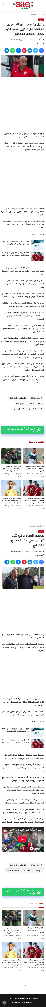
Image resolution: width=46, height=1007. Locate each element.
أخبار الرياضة (36, 398)
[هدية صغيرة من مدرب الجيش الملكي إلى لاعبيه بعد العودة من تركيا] (11, 456)
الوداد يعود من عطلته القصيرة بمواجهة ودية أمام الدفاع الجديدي (34, 500)
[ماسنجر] (18, 50)
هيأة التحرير (16, 1002)
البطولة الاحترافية (17, 398)
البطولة (32, 14)
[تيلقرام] (6, 50)
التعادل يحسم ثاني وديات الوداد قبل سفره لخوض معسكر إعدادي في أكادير (15, 254)
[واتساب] (12, 50)
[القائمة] (3, 6)
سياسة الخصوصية (28, 1002)
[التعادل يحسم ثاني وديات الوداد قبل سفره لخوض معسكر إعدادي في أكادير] (37, 256)
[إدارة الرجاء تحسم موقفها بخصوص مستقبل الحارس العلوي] (33, 456)
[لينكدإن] (29, 50)
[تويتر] (35, 50)
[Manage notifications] (4, 1003)
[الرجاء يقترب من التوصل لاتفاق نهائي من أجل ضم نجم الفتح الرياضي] (37, 245)
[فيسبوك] (41, 50)
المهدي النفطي (34, 403)
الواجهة (19, 403)
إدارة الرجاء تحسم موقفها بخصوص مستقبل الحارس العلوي (35, 468)
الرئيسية (39, 14)
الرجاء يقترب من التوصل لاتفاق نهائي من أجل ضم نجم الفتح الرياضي (15, 242)
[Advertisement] (23, 104)
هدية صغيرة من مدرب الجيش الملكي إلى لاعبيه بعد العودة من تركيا (12, 468)
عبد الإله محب (38, 40)
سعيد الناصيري (34, 409)
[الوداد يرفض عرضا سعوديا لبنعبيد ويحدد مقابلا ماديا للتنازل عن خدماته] (11, 488)
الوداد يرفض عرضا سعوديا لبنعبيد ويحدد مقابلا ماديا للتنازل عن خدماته (11, 500)
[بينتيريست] (24, 50)
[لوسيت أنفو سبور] (23, 5)
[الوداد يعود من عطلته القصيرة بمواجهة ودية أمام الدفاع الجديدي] (33, 488)
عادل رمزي (18, 409)
